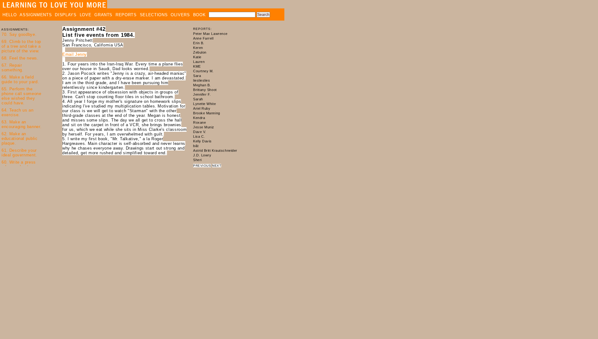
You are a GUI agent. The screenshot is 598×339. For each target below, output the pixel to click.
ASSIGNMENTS (36, 14)
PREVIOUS (202, 165)
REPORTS (126, 14)
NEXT (216, 165)
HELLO (9, 14)
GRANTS (103, 14)
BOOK (199, 14)
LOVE (86, 14)
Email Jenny (74, 54)
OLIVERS (180, 14)
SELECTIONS (154, 14)
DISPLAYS (65, 14)
